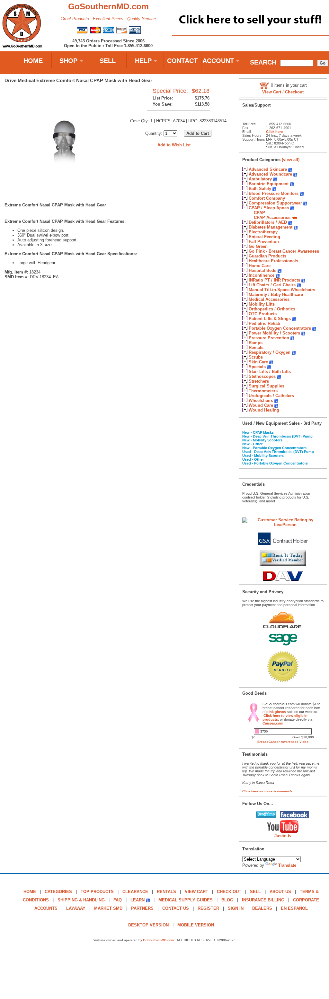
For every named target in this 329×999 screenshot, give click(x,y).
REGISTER (208, 908)
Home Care (260, 265)
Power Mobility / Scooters (274, 333)
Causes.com (272, 723)
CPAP (259, 212)
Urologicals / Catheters (271, 395)
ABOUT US (280, 891)
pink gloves (276, 712)
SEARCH (263, 62)
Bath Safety (260, 188)
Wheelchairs (261, 400)
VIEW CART (196, 891)
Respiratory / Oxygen (269, 352)
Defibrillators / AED (268, 222)
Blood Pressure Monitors (273, 193)
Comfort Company (267, 198)
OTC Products (263, 313)
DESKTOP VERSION (148, 925)
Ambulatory (260, 179)
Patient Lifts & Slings (270, 318)
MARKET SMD (108, 908)
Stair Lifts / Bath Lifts (270, 371)
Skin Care (258, 362)
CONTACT (182, 60)
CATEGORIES (58, 891)
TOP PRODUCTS (97, 891)
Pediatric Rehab (264, 323)
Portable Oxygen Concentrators (280, 328)
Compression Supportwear (275, 203)
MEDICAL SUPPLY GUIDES (185, 900)
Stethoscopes (262, 376)
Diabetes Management (270, 227)
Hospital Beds (262, 270)
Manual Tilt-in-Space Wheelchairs (282, 289)
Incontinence (261, 275)
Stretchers (259, 381)
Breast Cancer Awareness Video (282, 741)
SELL (108, 60)
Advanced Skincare (268, 169)
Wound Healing (264, 410)
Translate (287, 865)
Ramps (255, 342)
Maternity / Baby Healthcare (276, 294)
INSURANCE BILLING (263, 900)
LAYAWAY (75, 908)
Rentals (256, 347)
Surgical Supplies (266, 386)
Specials (257, 366)
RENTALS (166, 891)
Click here (274, 132)
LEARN (137, 900)
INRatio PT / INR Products (274, 280)
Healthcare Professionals (273, 260)
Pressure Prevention (269, 337)
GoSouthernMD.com (158, 940)
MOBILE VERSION (195, 925)
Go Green (258, 246)
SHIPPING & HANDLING (81, 900)
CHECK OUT (229, 891)
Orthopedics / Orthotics (272, 309)
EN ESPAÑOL (294, 908)
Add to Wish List (174, 145)
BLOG (227, 900)
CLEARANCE (135, 891)
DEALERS (262, 908)
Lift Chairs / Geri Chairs (272, 284)
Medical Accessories (269, 299)
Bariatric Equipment (269, 183)
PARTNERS (142, 908)
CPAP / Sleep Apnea (269, 207)
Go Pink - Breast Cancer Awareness (284, 251)
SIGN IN (236, 908)
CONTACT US (175, 908)
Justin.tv (282, 835)
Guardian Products (267, 256)
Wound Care (261, 405)
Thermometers (263, 390)
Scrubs (256, 357)
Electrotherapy (263, 232)
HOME (33, 60)
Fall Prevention (264, 241)
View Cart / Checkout (283, 92)
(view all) (290, 159)
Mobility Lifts (262, 304)
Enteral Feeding (264, 236)
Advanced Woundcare (270, 174)
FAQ (117, 900)
